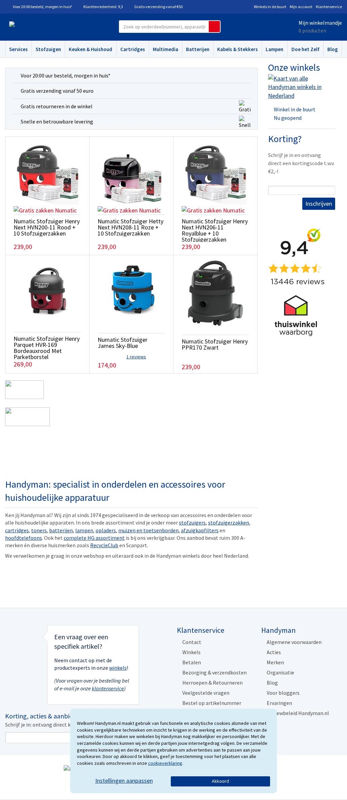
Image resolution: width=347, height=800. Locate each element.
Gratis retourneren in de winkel (57, 106)
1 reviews (136, 357)
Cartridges (132, 49)
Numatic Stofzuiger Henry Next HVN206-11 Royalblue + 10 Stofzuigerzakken (215, 230)
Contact (191, 642)
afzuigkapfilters (200, 530)
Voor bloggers (283, 692)
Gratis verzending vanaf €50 (158, 6)
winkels (118, 667)
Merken (275, 662)
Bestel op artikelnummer (211, 702)
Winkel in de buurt (294, 109)
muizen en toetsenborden (148, 530)
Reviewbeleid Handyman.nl (298, 713)
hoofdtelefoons (23, 537)
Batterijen (197, 49)
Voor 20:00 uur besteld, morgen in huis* (65, 75)
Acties (274, 652)
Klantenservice (329, 6)
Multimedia (165, 49)
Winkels (191, 652)
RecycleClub (104, 545)
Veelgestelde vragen (205, 692)
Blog (332, 49)
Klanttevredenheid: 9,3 (103, 6)
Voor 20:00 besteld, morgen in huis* (42, 6)
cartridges (17, 530)
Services (18, 49)
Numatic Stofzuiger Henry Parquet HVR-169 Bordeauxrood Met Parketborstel (47, 348)
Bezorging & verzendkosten (214, 672)
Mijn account (301, 6)
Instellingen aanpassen (124, 780)
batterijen (61, 530)
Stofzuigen (48, 49)
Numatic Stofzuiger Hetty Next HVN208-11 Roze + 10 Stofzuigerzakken (130, 227)
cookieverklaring (165, 763)
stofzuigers (192, 522)
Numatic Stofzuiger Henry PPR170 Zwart (215, 344)
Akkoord (220, 781)
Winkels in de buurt (270, 6)
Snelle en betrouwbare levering (57, 121)
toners (39, 530)
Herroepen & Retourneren (212, 682)
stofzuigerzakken (228, 522)
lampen (84, 530)
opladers (106, 530)
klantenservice (108, 688)
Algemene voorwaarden (294, 642)
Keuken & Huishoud (90, 49)
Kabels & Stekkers (237, 49)
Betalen (191, 662)
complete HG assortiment (94, 537)
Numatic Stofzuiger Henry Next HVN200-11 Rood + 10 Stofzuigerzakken (47, 227)
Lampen (274, 49)
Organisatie (280, 672)
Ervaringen (279, 702)
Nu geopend (288, 117)
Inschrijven (318, 203)
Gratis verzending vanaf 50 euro (57, 90)
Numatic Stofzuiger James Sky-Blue (122, 343)
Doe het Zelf (305, 49)
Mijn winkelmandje (320, 22)
